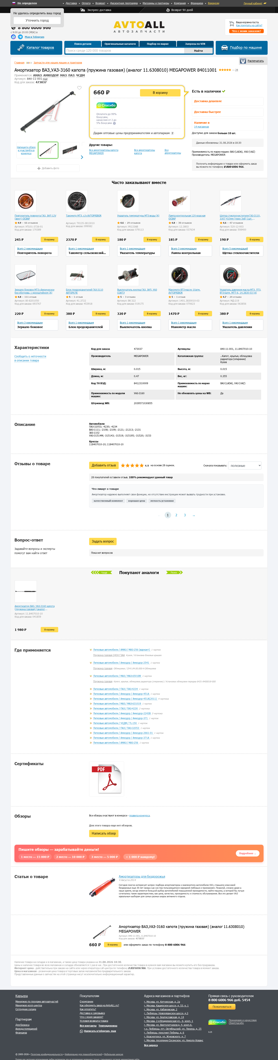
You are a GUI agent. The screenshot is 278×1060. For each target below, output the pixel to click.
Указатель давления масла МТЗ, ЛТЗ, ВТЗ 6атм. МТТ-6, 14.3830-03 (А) (240, 291)
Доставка (71, 3)
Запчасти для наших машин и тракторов (58, 62)
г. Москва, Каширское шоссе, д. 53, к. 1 (166, 1005)
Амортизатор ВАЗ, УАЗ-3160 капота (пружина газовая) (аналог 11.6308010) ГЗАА (35, 608)
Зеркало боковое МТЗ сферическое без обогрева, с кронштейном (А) (34, 291)
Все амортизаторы (173, 151)
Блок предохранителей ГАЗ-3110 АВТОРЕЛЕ (84, 291)
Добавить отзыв (104, 465)
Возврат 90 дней (182, 10)
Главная (19, 62)
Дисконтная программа (124, 3)
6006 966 (234, 166)
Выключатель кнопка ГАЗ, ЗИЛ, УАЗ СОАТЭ (137, 291)
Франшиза (197, 3)
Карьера (21, 996)
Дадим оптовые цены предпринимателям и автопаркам (133, 133)
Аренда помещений (26, 1028)
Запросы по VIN (195, 43)
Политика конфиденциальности (47, 1054)
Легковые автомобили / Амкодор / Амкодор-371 (120, 718)
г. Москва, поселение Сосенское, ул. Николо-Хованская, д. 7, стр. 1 (182, 1040)
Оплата (86, 3)
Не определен (27, 3)
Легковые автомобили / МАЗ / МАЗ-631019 (117, 703)
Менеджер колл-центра (28, 1005)
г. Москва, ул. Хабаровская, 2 (160, 1009)
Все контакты (88, 1025)
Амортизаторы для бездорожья (142, 876)
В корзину (160, 92)
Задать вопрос (103, 541)
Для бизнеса (22, 1024)
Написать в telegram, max (100, 1030)
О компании (86, 1001)
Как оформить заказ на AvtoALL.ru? (99, 1005)
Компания (180, 3)
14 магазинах (201, 126)
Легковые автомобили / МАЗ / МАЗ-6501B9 (117, 675)
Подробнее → (247, 853)
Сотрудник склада (25, 1009)
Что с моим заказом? (91, 1016)
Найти (198, 50)
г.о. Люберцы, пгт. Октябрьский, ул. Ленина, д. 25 (172, 1028)
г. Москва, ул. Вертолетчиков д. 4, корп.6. (168, 1024)
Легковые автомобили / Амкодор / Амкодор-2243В (122, 713)
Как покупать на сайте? (249, 25)
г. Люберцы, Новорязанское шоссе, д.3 (166, 1013)
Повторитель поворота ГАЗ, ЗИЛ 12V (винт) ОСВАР (35, 217)
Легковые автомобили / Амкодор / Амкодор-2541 (121, 662)
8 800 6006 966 (34, 27)
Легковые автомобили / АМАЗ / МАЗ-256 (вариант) (122, 649)
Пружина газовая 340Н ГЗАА (109, 655)
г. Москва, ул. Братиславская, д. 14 (164, 1017)
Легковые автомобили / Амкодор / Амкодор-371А (121, 737)
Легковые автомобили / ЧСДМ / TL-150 (115, 723)
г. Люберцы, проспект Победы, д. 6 (164, 1032)
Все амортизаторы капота (144, 151)
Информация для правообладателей (83, 1054)
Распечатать (256, 60)
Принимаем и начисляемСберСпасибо (243, 1021)
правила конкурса (139, 815)
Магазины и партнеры (156, 3)
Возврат (100, 3)
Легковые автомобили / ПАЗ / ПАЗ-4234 (115, 688)
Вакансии (213, 3)
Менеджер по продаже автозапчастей (36, 1001)
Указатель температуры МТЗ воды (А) (138, 215)
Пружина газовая (102, 668)
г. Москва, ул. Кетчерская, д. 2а (162, 1001)
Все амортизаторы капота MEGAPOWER (103, 151)
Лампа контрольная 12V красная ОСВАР (187, 217)
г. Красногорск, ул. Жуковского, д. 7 (165, 1036)
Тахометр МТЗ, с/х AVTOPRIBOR (83, 215)
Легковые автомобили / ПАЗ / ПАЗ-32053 (116, 727)
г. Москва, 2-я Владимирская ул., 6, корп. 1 (168, 1021)
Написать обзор (104, 833)
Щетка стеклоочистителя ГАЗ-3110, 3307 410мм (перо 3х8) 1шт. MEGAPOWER (240, 217)
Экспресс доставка (99, 10)
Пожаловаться (222, 1006)
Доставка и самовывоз (92, 1013)
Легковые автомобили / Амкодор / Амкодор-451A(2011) (125, 698)
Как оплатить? (88, 1009)
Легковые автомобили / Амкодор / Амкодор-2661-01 (123, 732)
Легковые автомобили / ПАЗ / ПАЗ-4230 (115, 708)
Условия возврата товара (94, 1020)
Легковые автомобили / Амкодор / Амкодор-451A (121, 693)
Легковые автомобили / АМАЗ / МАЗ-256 (116, 742)
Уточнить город (37, 20)
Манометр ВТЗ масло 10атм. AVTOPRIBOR (184, 291)
